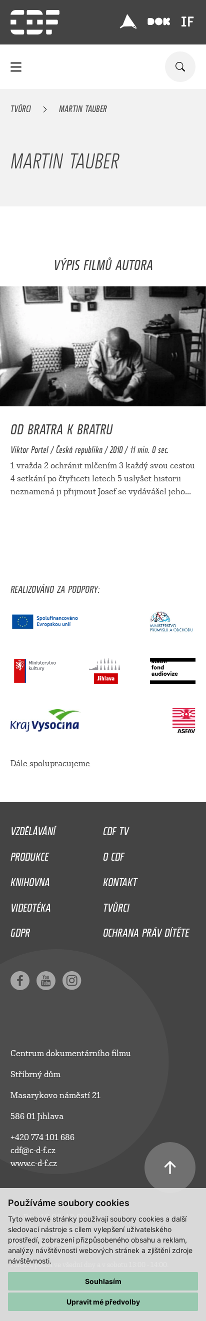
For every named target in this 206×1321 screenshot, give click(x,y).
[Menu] (16, 66)
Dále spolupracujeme (50, 763)
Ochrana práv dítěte (146, 930)
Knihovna (30, 879)
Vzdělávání (33, 828)
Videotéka (30, 905)
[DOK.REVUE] (159, 21)
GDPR (20, 930)
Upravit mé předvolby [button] (103, 1302)
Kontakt (120, 879)
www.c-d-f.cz (33, 1163)
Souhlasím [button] (103, 1281)
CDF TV (115, 828)
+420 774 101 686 (42, 1137)
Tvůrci (20, 107)
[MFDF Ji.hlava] (128, 21)
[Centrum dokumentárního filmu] (35, 22)
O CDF (113, 854)
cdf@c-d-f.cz (33, 1150)
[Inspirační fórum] (188, 21)
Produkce (29, 854)
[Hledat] (180, 66)
